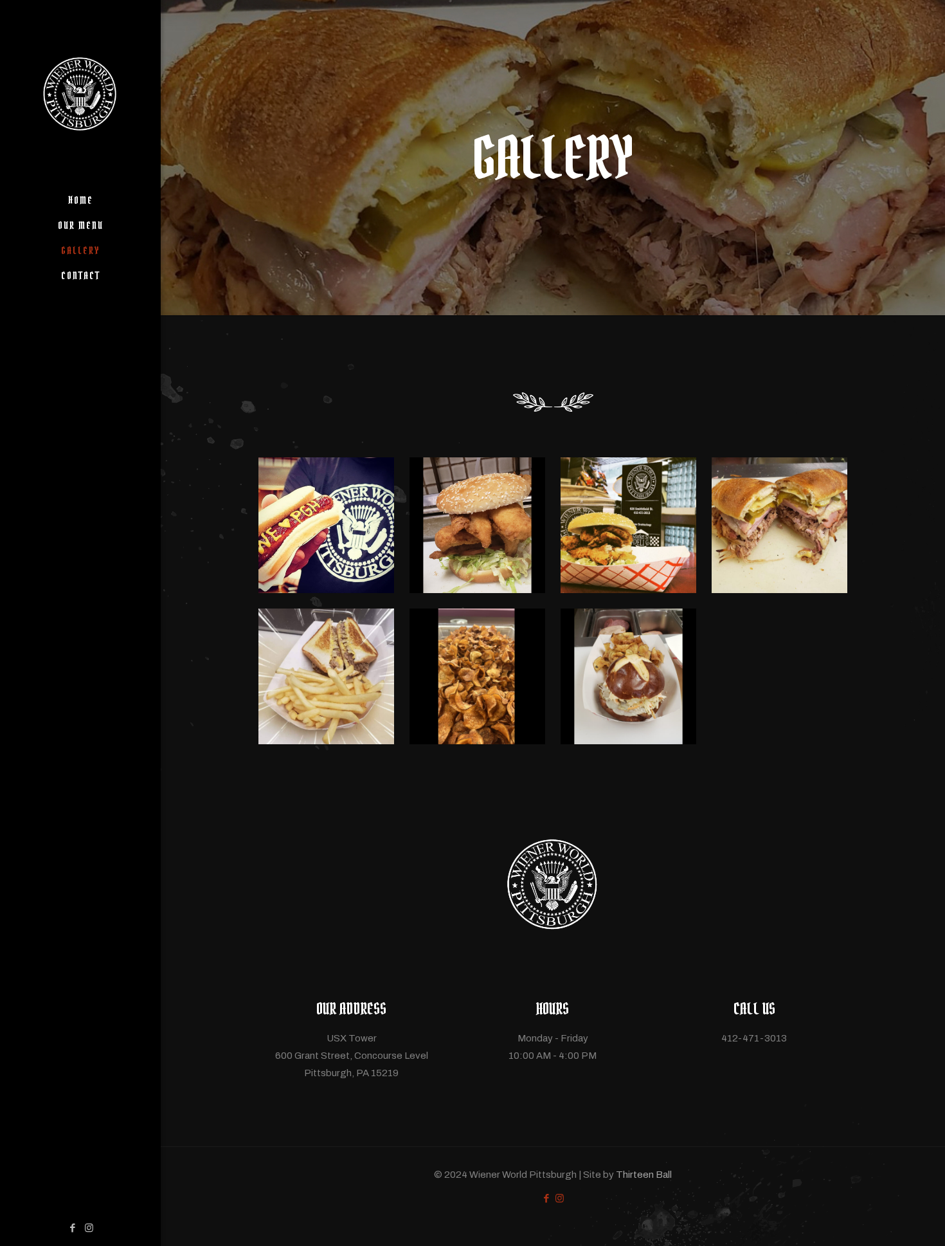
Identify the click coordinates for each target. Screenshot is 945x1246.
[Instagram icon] (89, 1228)
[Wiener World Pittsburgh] (80, 94)
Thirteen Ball (644, 1174)
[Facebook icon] (73, 1228)
